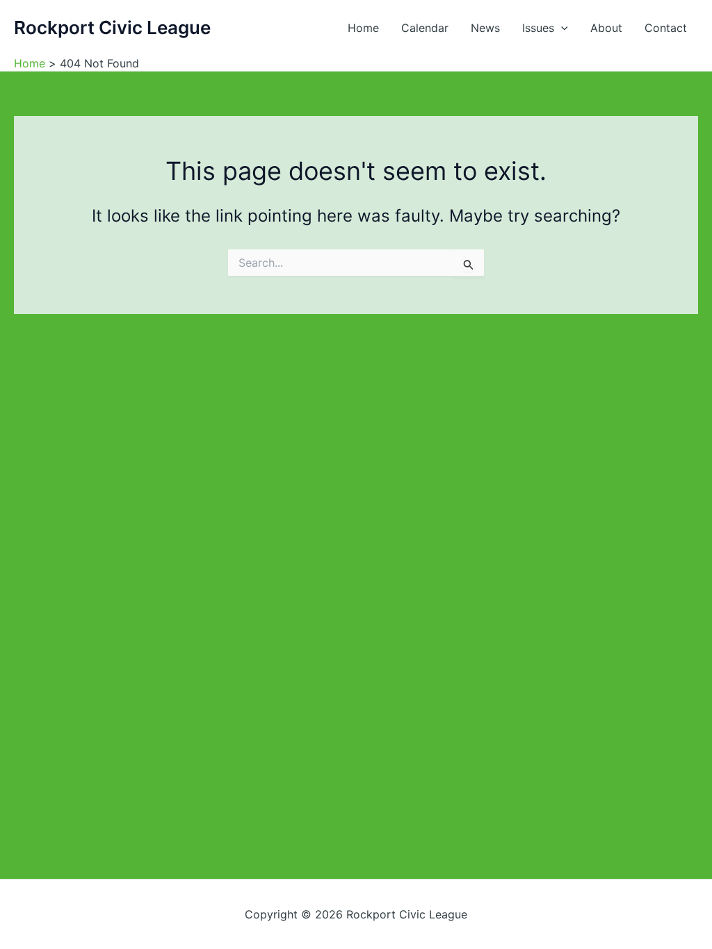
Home (363, 28)
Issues (538, 28)
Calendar (424, 28)
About (606, 28)
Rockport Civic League (112, 27)
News (485, 28)
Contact (666, 28)
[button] (561, 28)
